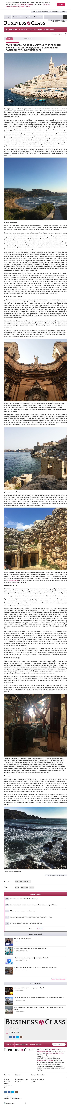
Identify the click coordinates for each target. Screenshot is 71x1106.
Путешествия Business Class (22, 881)
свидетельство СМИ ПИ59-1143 (54, 1053)
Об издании (18, 1075)
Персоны (15, 17)
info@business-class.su (15, 1028)
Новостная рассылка (25, 17)
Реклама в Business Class (38, 1075)
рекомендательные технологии (45, 1060)
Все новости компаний (58, 979)
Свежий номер (13, 29)
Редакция (7, 1075)
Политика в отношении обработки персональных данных (8, 1083)
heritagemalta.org (13, 580)
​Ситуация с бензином (49, 29)
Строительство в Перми (35, 29)
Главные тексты (23, 29)
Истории (8, 17)
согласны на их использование (25, 4)
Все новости (40, 929)
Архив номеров (38, 17)
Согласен (60, 4)
